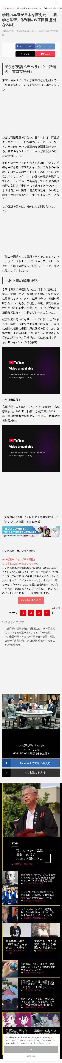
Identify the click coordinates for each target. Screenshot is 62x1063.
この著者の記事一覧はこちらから (20, 563)
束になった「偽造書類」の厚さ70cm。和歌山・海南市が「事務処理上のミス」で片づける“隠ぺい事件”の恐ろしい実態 (31, 855)
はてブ (42, 46)
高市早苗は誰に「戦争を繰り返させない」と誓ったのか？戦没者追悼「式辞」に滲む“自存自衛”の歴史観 (16, 944)
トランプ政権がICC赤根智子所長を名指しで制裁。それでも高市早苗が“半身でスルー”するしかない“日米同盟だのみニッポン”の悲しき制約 (37, 895)
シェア (21, 46)
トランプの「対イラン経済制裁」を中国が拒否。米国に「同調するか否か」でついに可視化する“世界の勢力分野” (37, 912)
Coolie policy (44, 1043)
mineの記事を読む (31, 600)
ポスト (26, 54)
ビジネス (10, 31)
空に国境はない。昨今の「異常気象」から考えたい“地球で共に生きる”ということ (38, 967)
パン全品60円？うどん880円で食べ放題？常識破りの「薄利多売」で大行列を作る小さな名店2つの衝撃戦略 (30, 640)
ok (31, 1049)
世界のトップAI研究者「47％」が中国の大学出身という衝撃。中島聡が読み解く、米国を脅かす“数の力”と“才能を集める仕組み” (45, 944)
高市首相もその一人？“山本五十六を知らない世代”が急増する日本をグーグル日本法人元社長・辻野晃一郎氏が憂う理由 (38, 877)
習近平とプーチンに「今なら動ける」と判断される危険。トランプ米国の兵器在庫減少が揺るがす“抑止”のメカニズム (37, 1002)
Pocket (46, 54)
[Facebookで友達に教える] (31, 760)
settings (31, 1056)
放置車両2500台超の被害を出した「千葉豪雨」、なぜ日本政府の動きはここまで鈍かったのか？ (37, 984)
